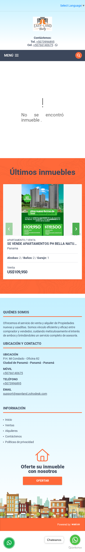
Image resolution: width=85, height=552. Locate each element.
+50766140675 (43, 45)
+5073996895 (45, 41)
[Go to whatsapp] (75, 540)
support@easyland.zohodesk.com (25, 393)
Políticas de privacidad (19, 442)
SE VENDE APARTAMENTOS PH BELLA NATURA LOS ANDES (42, 243)
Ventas (9, 425)
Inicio (8, 419)
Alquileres (11, 430)
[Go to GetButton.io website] (75, 547)
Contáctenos (13, 436)
